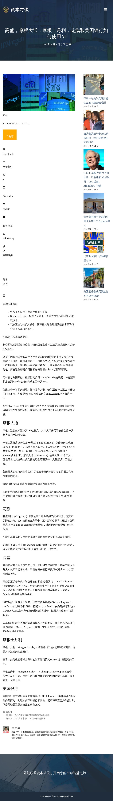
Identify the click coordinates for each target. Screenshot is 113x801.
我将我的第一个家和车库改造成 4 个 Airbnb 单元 (97, 221)
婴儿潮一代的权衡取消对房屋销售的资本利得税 (27, 715)
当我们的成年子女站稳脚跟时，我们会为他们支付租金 (96, 138)
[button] (4, 267)
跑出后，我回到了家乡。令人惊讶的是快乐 (25, 718)
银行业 (9, 712)
